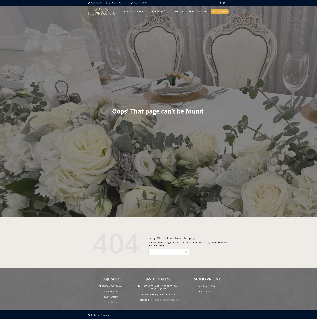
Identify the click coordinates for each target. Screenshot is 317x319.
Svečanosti (143, 11)
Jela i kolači (159, 11)
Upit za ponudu (219, 11)
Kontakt (202, 11)
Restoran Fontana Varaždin (164, 299)
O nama (190, 11)
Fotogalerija (176, 11)
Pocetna (129, 11)
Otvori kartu (110, 302)
